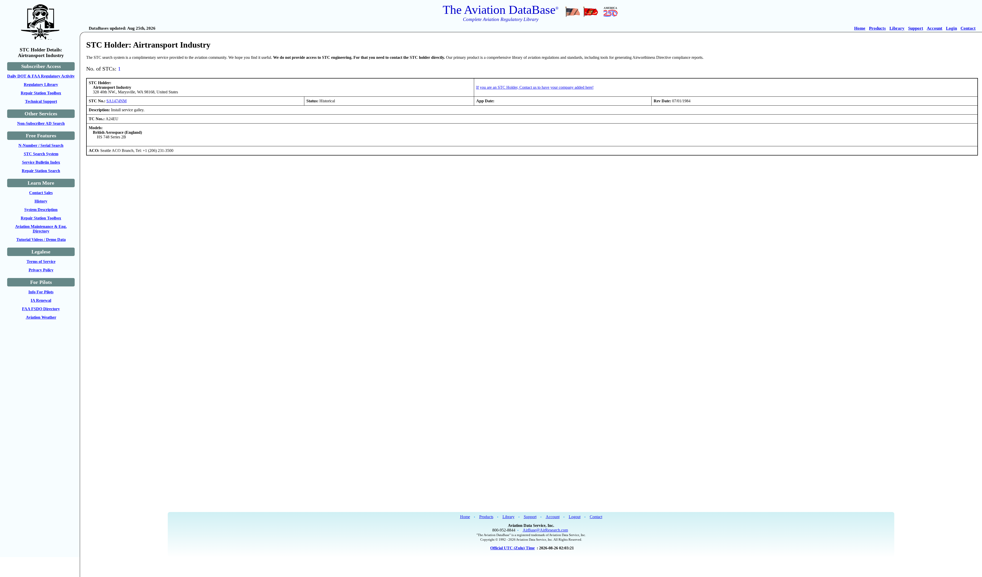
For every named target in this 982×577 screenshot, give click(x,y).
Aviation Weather (41, 317)
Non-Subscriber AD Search (41, 123)
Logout (575, 517)
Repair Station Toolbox (41, 93)
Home (859, 28)
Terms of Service (41, 261)
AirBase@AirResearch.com (545, 530)
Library (897, 28)
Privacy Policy (41, 270)
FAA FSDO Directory (41, 309)
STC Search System (41, 154)
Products (877, 28)
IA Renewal (41, 300)
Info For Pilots (40, 292)
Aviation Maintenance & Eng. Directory (41, 228)
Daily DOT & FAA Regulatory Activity (41, 76)
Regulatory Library (41, 84)
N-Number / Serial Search (40, 145)
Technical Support (41, 101)
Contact (968, 28)
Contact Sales (41, 193)
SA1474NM (116, 101)
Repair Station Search (41, 171)
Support (915, 28)
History (41, 201)
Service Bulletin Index (41, 162)
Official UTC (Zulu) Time (512, 548)
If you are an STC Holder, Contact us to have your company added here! (535, 87)
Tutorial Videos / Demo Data (41, 239)
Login (951, 28)
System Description (41, 209)
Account (934, 28)
